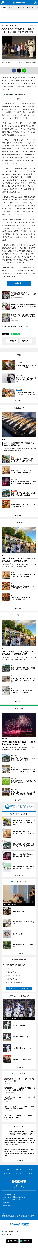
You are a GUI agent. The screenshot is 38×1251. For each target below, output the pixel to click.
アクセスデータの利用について (11, 1199)
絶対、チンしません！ (14, 982)
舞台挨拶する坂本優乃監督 (15, 94)
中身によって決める (13, 975)
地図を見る (19, 283)
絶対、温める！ (11, 968)
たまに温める (11, 972)
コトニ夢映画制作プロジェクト (14, 327)
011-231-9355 (7, 276)
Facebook (16, 1186)
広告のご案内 (6, 1205)
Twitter (22, 1186)
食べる (10, 7)
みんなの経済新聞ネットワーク (19, 1224)
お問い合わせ (6, 1202)
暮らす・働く (31, 7)
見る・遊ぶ (17, 7)
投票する (12, 988)
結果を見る (26, 988)
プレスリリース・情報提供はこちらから (14, 1197)
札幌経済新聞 (19, 2)
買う (24, 7)
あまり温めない (11, 979)
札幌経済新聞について (9, 1194)
